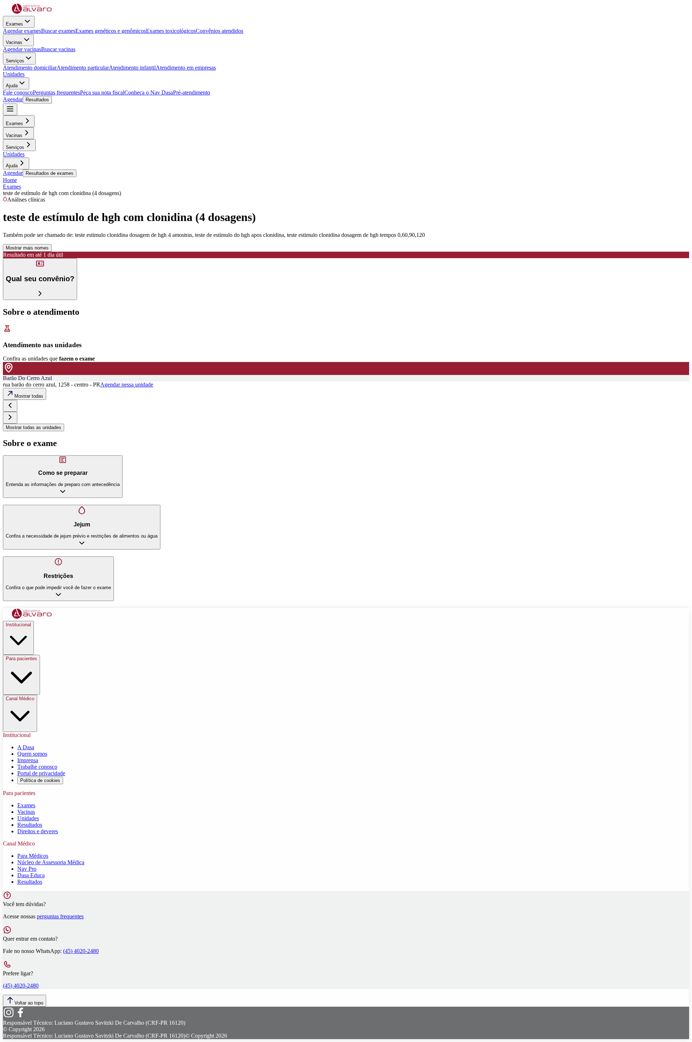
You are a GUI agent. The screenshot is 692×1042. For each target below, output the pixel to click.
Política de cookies (40, 780)
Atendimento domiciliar (30, 68)
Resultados (37, 99)
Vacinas (14, 42)
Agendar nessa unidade (126, 384)
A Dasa (25, 747)
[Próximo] (10, 418)
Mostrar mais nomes (27, 248)
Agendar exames (22, 31)
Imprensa (27, 760)
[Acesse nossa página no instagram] (8, 1016)
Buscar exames (58, 31)
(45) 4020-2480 (81, 951)
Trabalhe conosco (37, 767)
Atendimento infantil (132, 68)
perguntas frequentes (60, 916)
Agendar (13, 99)
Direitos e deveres (37, 831)
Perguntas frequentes (56, 92)
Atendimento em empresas (186, 68)
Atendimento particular (83, 68)
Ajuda (12, 85)
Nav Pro (26, 869)
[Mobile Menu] (10, 109)
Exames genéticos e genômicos (110, 31)
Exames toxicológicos (171, 31)
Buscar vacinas (58, 49)
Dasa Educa (31, 875)
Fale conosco (18, 92)
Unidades (14, 74)
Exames (14, 24)
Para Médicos (32, 856)
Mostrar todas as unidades (33, 427)
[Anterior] (10, 406)
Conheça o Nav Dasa (148, 92)
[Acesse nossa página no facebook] (20, 1016)
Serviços (15, 60)
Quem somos (32, 754)
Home (10, 180)
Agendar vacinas (22, 49)
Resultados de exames (50, 173)
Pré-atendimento (191, 92)
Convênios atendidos (219, 31)
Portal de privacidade (41, 773)
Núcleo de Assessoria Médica (50, 862)
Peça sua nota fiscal (102, 92)
